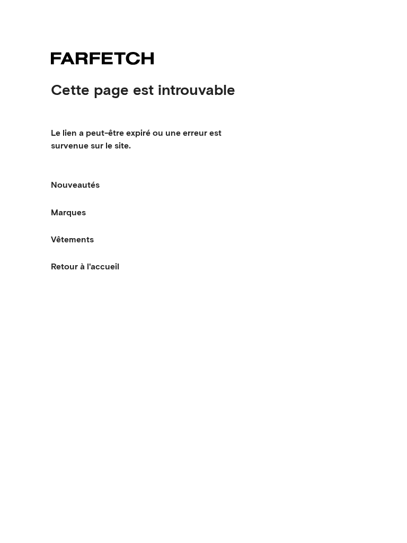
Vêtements (72, 239)
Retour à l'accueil (85, 266)
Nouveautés (75, 185)
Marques (68, 212)
